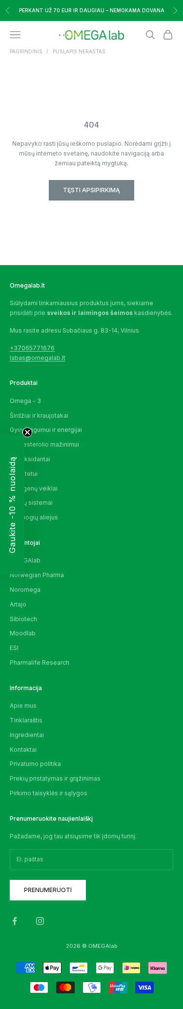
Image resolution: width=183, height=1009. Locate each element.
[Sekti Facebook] (15, 921)
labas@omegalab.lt (37, 357)
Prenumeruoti (48, 890)
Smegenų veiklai (34, 488)
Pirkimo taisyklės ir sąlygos (48, 793)
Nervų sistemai (31, 502)
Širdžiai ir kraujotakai (39, 415)
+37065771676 (32, 348)
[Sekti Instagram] (40, 921)
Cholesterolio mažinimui (44, 444)
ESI (14, 647)
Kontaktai (23, 749)
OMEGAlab (25, 560)
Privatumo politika (35, 763)
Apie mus (23, 705)
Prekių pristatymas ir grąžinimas (55, 778)
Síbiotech (23, 619)
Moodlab (23, 633)
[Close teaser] (27, 432)
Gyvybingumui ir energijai (46, 429)
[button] (12, 504)
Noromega (25, 589)
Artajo (18, 604)
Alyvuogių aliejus (34, 517)
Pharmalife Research (39, 662)
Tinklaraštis (26, 720)
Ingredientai (27, 735)
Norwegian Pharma (37, 575)
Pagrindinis (26, 51)
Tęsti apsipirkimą (91, 190)
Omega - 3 (25, 400)
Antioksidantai (30, 459)
